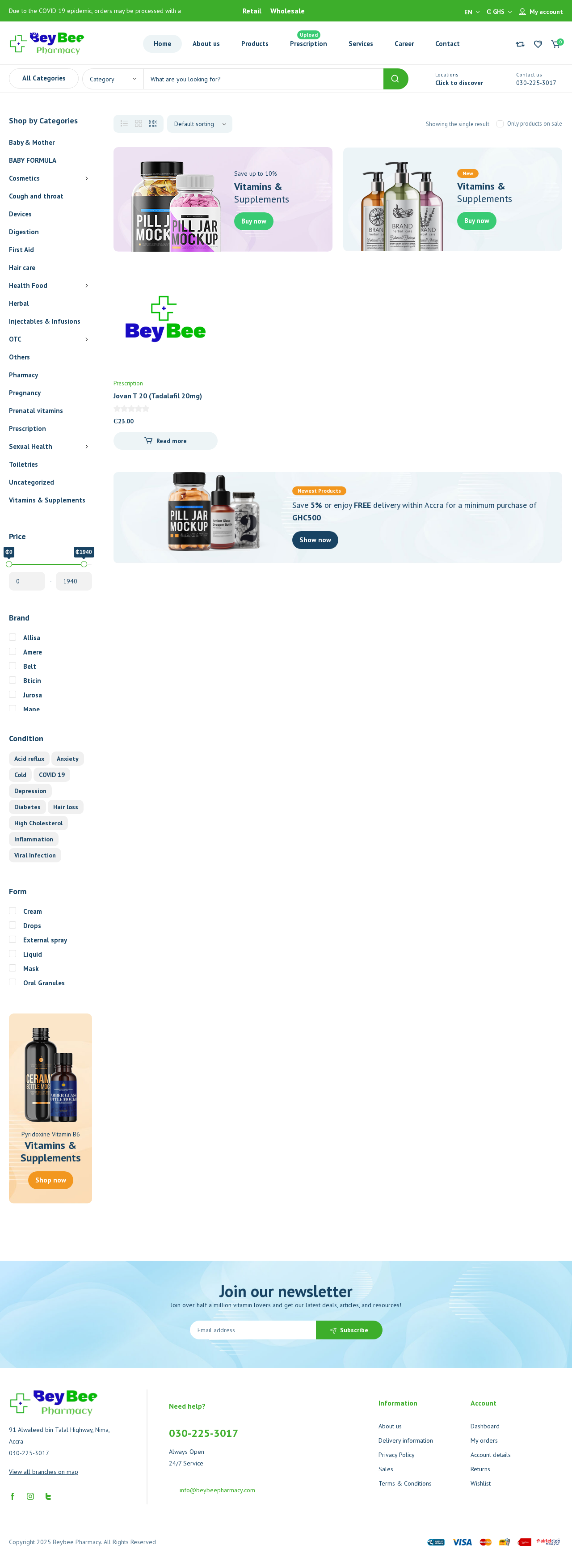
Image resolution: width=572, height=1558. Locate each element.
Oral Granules (44, 983)
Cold (20, 775)
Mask (31, 968)
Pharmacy (23, 375)
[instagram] (30, 1495)
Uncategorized (31, 482)
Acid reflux (29, 759)
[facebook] (12, 1495)
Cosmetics (24, 178)
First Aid (21, 249)
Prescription (27, 428)
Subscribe (354, 1330)
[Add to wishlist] (203, 281)
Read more (171, 441)
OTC (15, 339)
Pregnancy (25, 392)
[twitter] (48, 1495)
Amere (32, 652)
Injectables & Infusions (44, 321)
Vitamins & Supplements (47, 500)
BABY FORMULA (32, 160)
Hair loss (65, 807)
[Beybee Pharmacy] (47, 42)
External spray (45, 940)
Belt (29, 666)
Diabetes (27, 807)
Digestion (24, 232)
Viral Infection (35, 855)
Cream (32, 911)
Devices (20, 214)
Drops (32, 925)
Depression (30, 791)
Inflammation (33, 839)
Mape (31, 709)
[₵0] (9, 564)
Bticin (32, 680)
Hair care (22, 267)
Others (19, 357)
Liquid (32, 954)
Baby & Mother (32, 142)
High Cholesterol (38, 823)
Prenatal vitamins (36, 410)
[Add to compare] (203, 299)
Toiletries (23, 464)
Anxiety (68, 759)
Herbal (19, 303)
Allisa (31, 637)
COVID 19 (52, 775)
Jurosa (32, 695)
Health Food (28, 285)
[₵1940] (84, 564)
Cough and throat (36, 196)
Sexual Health (30, 446)
